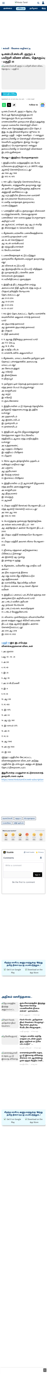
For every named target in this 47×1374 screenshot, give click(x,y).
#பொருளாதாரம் (29, 818)
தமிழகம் (34, 8)
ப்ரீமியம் (21, 8)
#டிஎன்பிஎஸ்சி (7, 818)
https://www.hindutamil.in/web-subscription (22, 780)
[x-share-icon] (9, 106)
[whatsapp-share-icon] (4, 106)
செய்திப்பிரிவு (9, 94)
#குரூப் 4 (18, 818)
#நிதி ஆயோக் (19, 823)
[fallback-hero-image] (10, 1007)
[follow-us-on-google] (42, 105)
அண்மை (7, 8)
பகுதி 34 (6, 643)
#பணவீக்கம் (7, 823)
